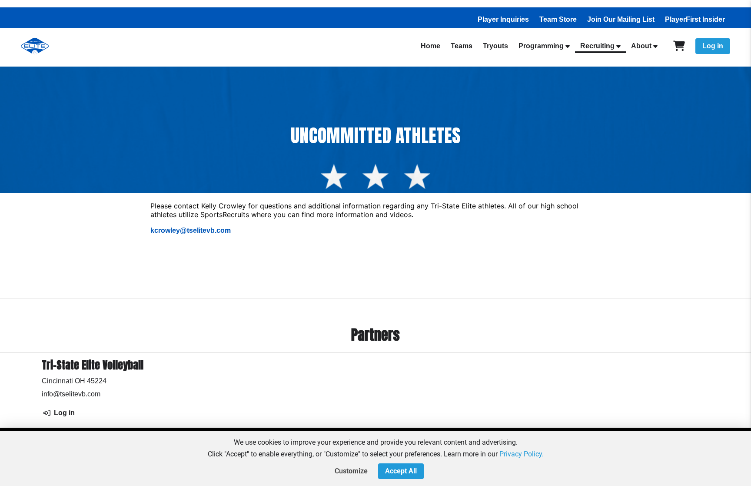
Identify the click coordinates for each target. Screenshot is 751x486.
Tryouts (495, 46)
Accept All (401, 471)
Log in (712, 46)
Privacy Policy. (521, 454)
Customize (351, 471)
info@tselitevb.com (71, 394)
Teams (461, 46)
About (641, 46)
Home (430, 46)
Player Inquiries (503, 19)
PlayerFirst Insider (695, 19)
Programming (541, 46)
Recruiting (597, 46)
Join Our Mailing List (621, 19)
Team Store (558, 19)
